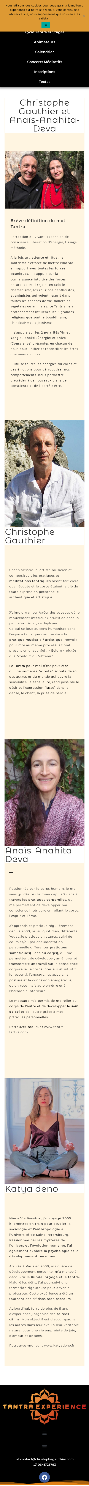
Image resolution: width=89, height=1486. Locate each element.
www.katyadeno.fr (59, 1345)
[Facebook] (44, 1477)
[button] (44, 1433)
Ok (46, 25)
